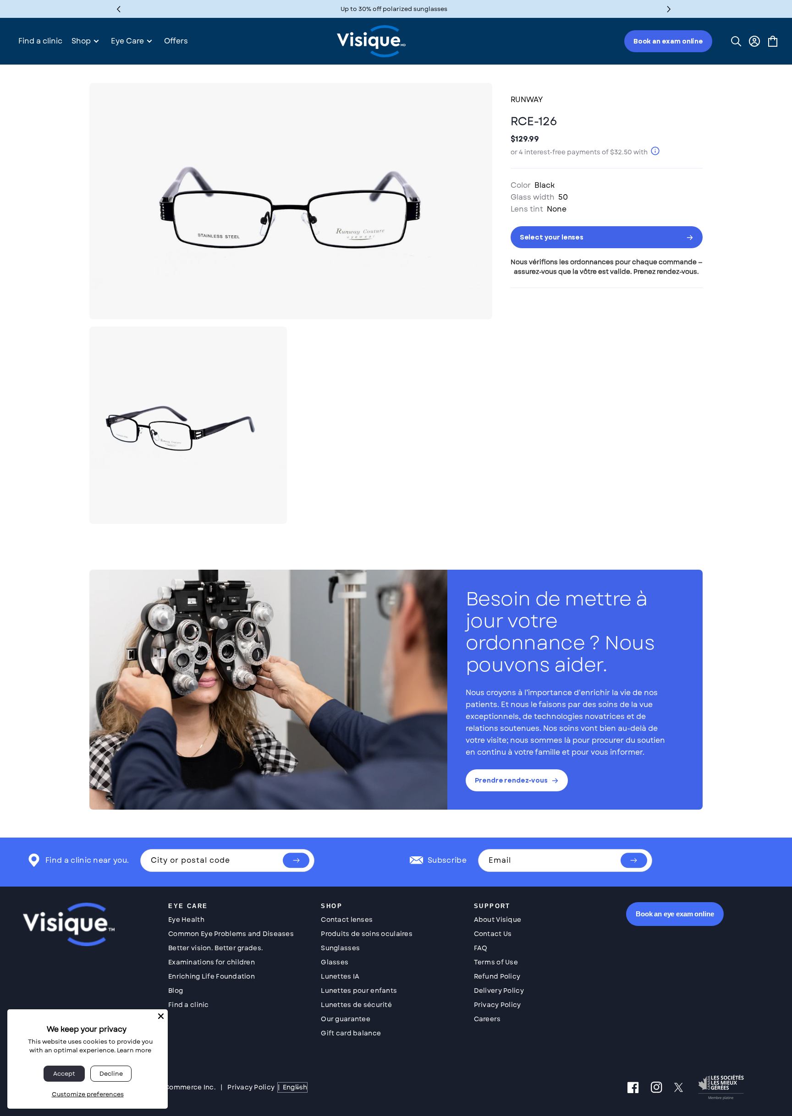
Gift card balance (351, 1033)
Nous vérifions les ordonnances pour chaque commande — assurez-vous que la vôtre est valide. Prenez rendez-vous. (607, 266)
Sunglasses (340, 948)
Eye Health (186, 919)
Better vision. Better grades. (215, 948)
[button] (669, 8)
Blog (175, 990)
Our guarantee (345, 1018)
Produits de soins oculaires (366, 933)
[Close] (160, 1016)
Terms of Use (496, 962)
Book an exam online (668, 41)
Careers (487, 1018)
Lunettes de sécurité (356, 1004)
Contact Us (493, 933)
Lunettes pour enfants (359, 990)
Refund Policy (497, 976)
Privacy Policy (497, 1004)
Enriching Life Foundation (211, 976)
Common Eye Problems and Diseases (231, 933)
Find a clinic (188, 1004)
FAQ (481, 948)
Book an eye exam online (675, 914)
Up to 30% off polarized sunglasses (394, 9)
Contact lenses (347, 919)
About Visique (498, 919)
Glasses (334, 962)
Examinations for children (211, 962)
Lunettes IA (340, 976)
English (295, 1087)
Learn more (134, 1050)
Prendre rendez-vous (511, 780)
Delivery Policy (499, 990)
